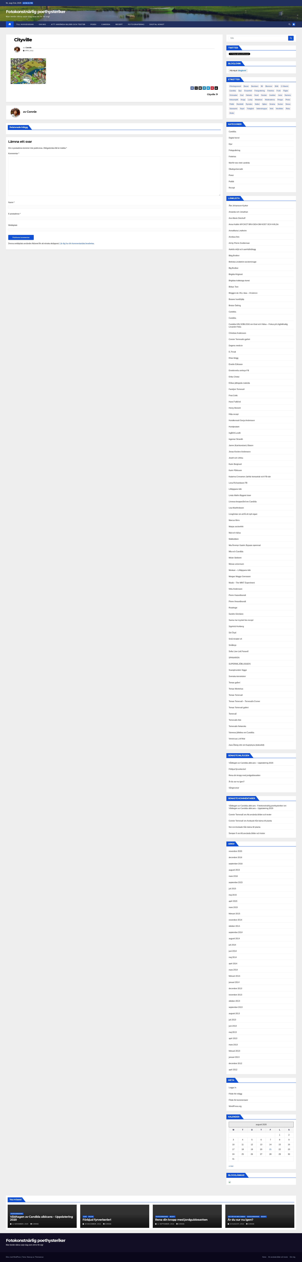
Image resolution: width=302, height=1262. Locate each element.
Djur (230, 144)
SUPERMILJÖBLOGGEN (240, 664)
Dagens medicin (236, 346)
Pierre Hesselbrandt (237, 601)
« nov (231, 1166)
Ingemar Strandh (236, 439)
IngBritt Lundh (235, 433)
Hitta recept (234, 414)
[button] (289, 24)
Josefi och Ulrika (236, 458)
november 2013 (235, 995)
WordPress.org (235, 1106)
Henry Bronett (235, 408)
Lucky (250, 100)
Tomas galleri (234, 683)
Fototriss (270, 91)
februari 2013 (234, 1051)
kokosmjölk (234, 100)
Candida (105, 24)
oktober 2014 (234, 926)
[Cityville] (28, 71)
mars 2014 (233, 970)
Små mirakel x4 (235, 639)
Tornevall (233, 714)
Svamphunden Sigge (238, 670)
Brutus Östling (235, 306)
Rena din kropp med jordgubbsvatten (244, 775)
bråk (276, 86)
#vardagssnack (235, 86)
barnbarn (254, 86)
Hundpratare (234, 427)
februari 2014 (234, 976)
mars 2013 (233, 1045)
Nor (230, 827)
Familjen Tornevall (237, 389)
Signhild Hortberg (236, 626)
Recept (119, 24)
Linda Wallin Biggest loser (240, 495)
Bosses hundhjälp (236, 299)
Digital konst (156, 24)
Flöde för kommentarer (238, 1100)
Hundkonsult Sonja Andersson (242, 420)
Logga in (232, 1088)
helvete (249, 95)
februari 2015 (234, 914)
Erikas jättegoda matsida (239, 383)
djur (240, 91)
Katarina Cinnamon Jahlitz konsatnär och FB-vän (250, 477)
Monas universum (236, 564)
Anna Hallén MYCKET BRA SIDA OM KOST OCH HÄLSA (254, 224)
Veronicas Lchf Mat (237, 739)
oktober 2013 (234, 1001)
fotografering (260, 91)
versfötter (279, 109)
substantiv (233, 109)
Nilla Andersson (235, 589)
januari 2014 (234, 982)
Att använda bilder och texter (68, 24)
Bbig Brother (234, 256)
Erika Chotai (234, 377)
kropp (243, 100)
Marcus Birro (234, 520)
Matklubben (234, 539)
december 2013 (235, 989)
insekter (272, 95)
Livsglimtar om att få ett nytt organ (243, 514)
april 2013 (233, 1038)
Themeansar (39, 1257)
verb (271, 109)
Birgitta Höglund (236, 274)
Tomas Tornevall (236, 695)
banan (246, 86)
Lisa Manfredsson (236, 508)
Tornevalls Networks (237, 726)
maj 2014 (233, 957)
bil (262, 86)
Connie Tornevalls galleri (239, 339)
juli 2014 (232, 945)
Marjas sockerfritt (236, 527)
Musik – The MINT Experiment (242, 583)
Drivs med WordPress (13, 1257)
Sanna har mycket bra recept (241, 620)
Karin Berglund (235, 464)
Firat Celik (233, 395)
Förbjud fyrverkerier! (237, 769)
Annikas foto (234, 237)
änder (232, 113)
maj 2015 (233, 895)
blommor (268, 86)
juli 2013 (232, 1020)
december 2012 (235, 1063)
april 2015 (233, 901)
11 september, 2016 (166, 1224)
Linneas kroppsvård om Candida (243, 502)
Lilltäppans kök (235, 489)
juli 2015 (232, 889)
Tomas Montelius (236, 689)
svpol (242, 109)
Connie (28, 48)
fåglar (285, 91)
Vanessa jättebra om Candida (241, 733)
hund (256, 95)
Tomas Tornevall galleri (239, 708)
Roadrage (233, 608)
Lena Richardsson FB (238, 483)
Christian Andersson (237, 333)
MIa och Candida (236, 552)
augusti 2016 (234, 870)
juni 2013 (233, 1026)
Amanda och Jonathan (238, 212)
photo (288, 100)
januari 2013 (234, 1057)
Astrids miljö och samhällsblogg (242, 249)
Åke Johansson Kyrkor (238, 206)
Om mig (42, 24)
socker (280, 104)
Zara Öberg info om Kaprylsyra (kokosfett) (246, 745)
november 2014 (235, 920)
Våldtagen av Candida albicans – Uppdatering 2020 (251, 763)
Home (264, 1257)
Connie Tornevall (236, 815)
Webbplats (12, 225)
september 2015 (236, 882)
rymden (249, 104)
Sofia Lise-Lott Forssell (239, 651)
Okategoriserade (236, 169)
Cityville (211, 94)
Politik (231, 182)
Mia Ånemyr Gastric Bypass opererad (245, 545)
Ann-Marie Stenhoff (237, 218)
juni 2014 (233, 951)
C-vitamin (284, 86)
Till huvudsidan (25, 24)
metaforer (258, 100)
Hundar (264, 95)
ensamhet (248, 91)
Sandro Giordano (236, 614)
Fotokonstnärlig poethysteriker (35, 11)
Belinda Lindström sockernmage (242, 262)
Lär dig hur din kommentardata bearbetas (77, 243)
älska (288, 109)
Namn (11, 202)
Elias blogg (233, 358)
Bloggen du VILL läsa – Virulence (243, 293)
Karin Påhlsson (235, 470)
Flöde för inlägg (235, 1094)
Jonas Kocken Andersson (240, 452)
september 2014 (236, 932)
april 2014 (233, 964)
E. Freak (232, 352)
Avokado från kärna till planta (259, 821)
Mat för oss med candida (239, 163)
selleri (257, 104)
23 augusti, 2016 (237, 1224)
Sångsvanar (234, 788)
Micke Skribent (235, 558)
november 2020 (235, 851)
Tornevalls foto (235, 720)
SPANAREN (234, 658)
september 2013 (236, 1007)
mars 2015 (233, 907)
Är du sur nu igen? (237, 782)
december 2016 (235, 857)
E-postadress (14, 214)
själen (264, 104)
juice (280, 95)
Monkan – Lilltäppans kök (240, 570)
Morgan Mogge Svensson (240, 576)
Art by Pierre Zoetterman (239, 243)
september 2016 (236, 864)
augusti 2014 (234, 939)
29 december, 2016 (93, 1224)
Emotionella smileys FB (239, 371)
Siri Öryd (232, 633)
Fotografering (136, 24)
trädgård (250, 109)
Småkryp (232, 645)
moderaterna (270, 100)
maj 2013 (233, 1032)
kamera (288, 95)
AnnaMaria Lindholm (238, 231)
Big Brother (233, 268)
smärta (272, 104)
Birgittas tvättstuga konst (239, 281)
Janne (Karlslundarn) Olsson (241, 445)
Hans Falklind (235, 402)
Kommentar (13, 153)
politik (232, 104)
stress (288, 104)
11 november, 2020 (20, 1224)
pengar (280, 100)
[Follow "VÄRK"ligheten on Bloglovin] (238, 70)
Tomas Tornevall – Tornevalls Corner (244, 701)
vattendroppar (261, 109)
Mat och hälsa (235, 533)
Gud (241, 95)
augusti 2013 (234, 1013)
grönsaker (233, 95)
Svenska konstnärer (237, 676)
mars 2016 (233, 876)
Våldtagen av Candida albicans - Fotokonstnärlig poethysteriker (256, 806)
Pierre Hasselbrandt (237, 595)
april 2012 (233, 1070)
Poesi (93, 24)
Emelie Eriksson (236, 364)
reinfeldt (240, 104)
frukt (279, 91)
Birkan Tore (234, 287)
